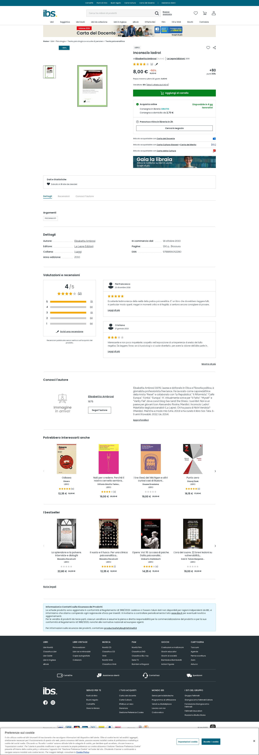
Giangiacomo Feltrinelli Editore (199, 700)
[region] (129, 741)
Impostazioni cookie (187, 741)
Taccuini (195, 647)
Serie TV (135, 660)
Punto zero (192, 477)
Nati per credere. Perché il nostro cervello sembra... (108, 479)
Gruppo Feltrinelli (192, 695)
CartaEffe (89, 3)
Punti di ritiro (102, 3)
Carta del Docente (166, 138)
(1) (91, 301)
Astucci (194, 664)
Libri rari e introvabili (82, 651)
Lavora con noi (158, 708)
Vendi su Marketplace (161, 704)
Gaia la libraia (93, 708)
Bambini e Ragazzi (140, 664)
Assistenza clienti (169, 3)
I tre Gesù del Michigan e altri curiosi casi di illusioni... (151, 479)
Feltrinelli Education (193, 711)
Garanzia (123, 708)
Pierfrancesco (122, 284)
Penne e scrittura (198, 655)
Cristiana (120, 325)
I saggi (78, 251)
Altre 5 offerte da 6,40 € (157, 84)
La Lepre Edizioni (176, 58)
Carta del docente (146, 3)
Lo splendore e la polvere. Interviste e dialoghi (66, 554)
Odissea (66, 477)
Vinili (104, 655)
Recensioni (64, 196)
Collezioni (77, 660)
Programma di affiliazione (164, 700)
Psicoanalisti (50, 218)
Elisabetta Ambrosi (145, 58)
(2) (80, 293)
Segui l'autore (99, 410)
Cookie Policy (82, 752)
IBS (144, 84)
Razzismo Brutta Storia (195, 715)
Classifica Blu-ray (140, 655)
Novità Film (137, 647)
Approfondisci (141, 420)
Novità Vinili (107, 660)
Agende (194, 651)
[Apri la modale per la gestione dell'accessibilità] (213, 727)
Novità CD (106, 647)
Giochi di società (169, 655)
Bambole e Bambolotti (171, 660)
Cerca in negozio (174, 128)
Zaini (193, 660)
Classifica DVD (138, 651)
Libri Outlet (47, 655)
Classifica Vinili (109, 664)
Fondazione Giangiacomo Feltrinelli (197, 705)
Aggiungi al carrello (177, 93)
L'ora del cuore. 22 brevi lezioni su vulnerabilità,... (193, 554)
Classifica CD (108, 651)
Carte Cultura (130, 3)
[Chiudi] (254, 741)
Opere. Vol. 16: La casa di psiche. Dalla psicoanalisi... (150, 554)
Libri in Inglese (49, 660)
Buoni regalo (116, 3)
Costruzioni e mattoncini (172, 647)
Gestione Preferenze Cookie (131, 712)
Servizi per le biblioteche (162, 695)
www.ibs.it (176, 613)
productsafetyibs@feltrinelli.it (120, 628)
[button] (157, 13)
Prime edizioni (79, 647)
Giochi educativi (168, 651)
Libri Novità (48, 647)
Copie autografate (81, 655)
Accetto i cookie (211, 741)
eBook (46, 664)
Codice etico (158, 712)
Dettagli (47, 196)
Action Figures (167, 664)
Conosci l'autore (85, 196)
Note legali (49, 586)
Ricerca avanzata (167, 13)
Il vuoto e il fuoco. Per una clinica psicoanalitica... (109, 554)
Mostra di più (209, 364)
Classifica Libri (50, 651)
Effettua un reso (126, 704)
